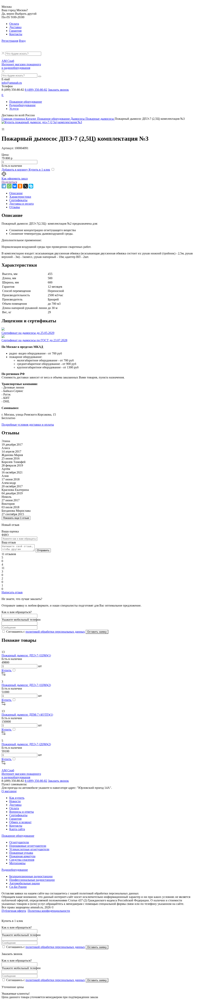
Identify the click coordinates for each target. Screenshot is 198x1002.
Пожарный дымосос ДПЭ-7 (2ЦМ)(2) (26, 744)
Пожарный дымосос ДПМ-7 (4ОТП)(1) (27, 714)
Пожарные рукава (21, 852)
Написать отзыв (12, 592)
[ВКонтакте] (14, 186)
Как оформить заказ (15, 178)
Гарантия (15, 30)
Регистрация (10, 40)
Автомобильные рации (24, 883)
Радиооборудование (22, 105)
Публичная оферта (14, 910)
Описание (16, 193)
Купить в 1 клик (39, 169)
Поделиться (9, 182)
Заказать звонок (58, 89)
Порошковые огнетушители (27, 845)
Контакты (15, 34)
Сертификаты (18, 815)
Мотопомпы (17, 863)
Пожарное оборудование (25, 101)
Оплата (14, 23)
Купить (7, 670)
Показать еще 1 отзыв (16, 518)
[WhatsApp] (9, 186)
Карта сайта (17, 829)
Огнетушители (19, 842)
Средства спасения (21, 859)
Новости (15, 801)
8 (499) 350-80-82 (36, 89)
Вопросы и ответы (21, 811)
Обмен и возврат (20, 822)
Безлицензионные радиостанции (31, 876)
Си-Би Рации (18, 886)
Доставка (15, 27)
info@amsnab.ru (12, 82)
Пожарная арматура (22, 856)
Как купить (16, 797)
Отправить (43, 550)
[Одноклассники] (20, 186)
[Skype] (31, 186)
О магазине (9, 791)
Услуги (14, 108)
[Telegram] (4, 186)
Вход (22, 40)
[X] (25, 186)
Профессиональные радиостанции (32, 879)
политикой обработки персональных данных (55, 631)
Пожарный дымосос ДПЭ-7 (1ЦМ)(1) (26, 655)
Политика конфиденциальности (49, 910)
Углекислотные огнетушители (29, 849)
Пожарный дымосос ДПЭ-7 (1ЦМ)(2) (26, 685)
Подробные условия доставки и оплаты (28, 424)
